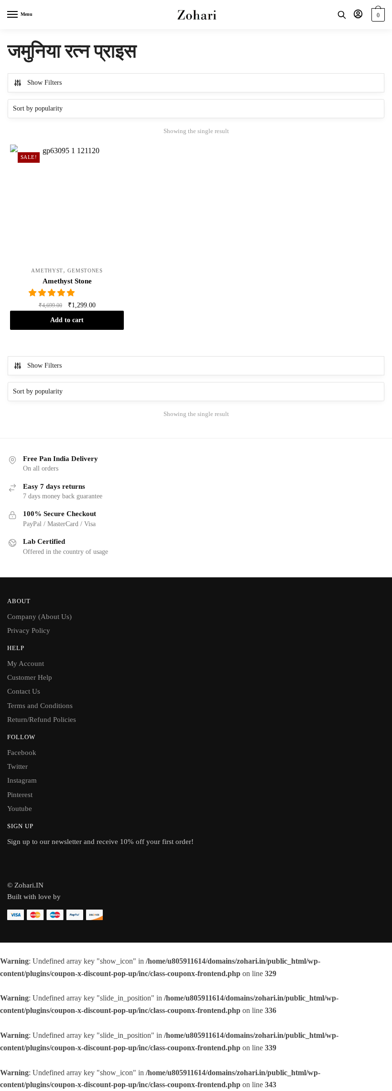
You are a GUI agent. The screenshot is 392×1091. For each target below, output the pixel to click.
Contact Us (23, 691)
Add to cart (67, 320)
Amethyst (47, 270)
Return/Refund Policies (41, 719)
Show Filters (44, 82)
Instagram (22, 780)
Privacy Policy (28, 630)
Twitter (17, 766)
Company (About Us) (39, 616)
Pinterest (20, 795)
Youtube (19, 808)
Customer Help (29, 677)
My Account (25, 663)
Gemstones (84, 270)
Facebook (21, 752)
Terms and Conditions (40, 705)
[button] (52, 293)
